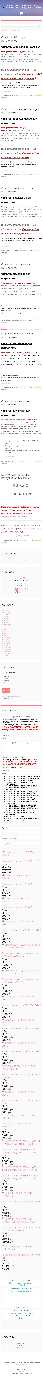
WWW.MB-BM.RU (21, 1310)
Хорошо (6, 678)
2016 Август (5, 655)
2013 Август (5, 622)
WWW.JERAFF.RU (21, 1307)
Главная (3, 31)
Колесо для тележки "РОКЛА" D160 (21, 1051)
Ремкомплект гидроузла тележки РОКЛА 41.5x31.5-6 (20, 981)
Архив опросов (14, 696)
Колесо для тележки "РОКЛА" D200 (21, 1028)
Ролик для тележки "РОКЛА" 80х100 (17, 1125)
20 (17, 590)
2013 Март (5, 616)
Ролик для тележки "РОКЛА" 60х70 (21, 907)
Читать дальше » (6, 91)
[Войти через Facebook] (19, 559)
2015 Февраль (6, 643)
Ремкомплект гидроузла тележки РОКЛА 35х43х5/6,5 (20, 955)
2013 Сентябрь (6, 624)
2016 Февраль (6, 649)
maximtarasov (23, 95)
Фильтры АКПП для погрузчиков (13, 38)
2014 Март (5, 632)
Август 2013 (21, 577)
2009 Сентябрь (6, 612)
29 (21, 593)
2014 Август (5, 636)
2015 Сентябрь (6, 647)
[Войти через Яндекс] (23, 559)
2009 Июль (5, 610)
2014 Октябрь (6, 640)
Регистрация (24, 1364)
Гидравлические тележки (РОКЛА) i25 (21, 1256)
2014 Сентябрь (6, 638)
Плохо (6, 683)
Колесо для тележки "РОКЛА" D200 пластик (21, 1076)
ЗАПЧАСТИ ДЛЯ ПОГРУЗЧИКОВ (16, 820)
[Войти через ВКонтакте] (16, 559)
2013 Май (5, 618)
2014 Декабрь (6, 641)
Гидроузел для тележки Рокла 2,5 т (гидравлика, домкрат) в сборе (21, 1177)
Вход (17, 1364)
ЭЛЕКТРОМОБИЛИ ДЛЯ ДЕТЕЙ (21, 1280)
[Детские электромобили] (21, 1298)
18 (27, 588)
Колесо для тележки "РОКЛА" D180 (21, 930)
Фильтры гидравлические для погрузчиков (20, 110)
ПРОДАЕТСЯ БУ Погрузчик (10, 758)
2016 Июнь (5, 653)
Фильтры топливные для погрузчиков (17, 335)
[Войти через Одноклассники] (30, 559)
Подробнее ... (6, 735)
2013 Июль (5, 620)
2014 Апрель (6, 634)
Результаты (5, 696)
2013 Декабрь (6, 630)
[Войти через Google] (26, 559)
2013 (8, 31)
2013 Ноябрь (6, 628)
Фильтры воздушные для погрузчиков (17, 189)
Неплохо (6, 680)
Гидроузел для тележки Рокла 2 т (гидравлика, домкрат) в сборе (20, 1151)
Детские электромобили (21, 1288)
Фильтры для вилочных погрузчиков (16, 402)
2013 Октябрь (6, 626)
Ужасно (6, 685)
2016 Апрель (6, 651)
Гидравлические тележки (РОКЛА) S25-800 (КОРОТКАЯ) (21, 1229)
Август (14, 31)
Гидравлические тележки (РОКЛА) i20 (21, 1203)
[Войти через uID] (12, 559)
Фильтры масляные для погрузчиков (16, 265)
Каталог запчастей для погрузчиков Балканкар (16, 476)
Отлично (6, 676)
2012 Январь (6, 614)
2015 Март (5, 645)
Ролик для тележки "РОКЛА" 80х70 (21, 861)
